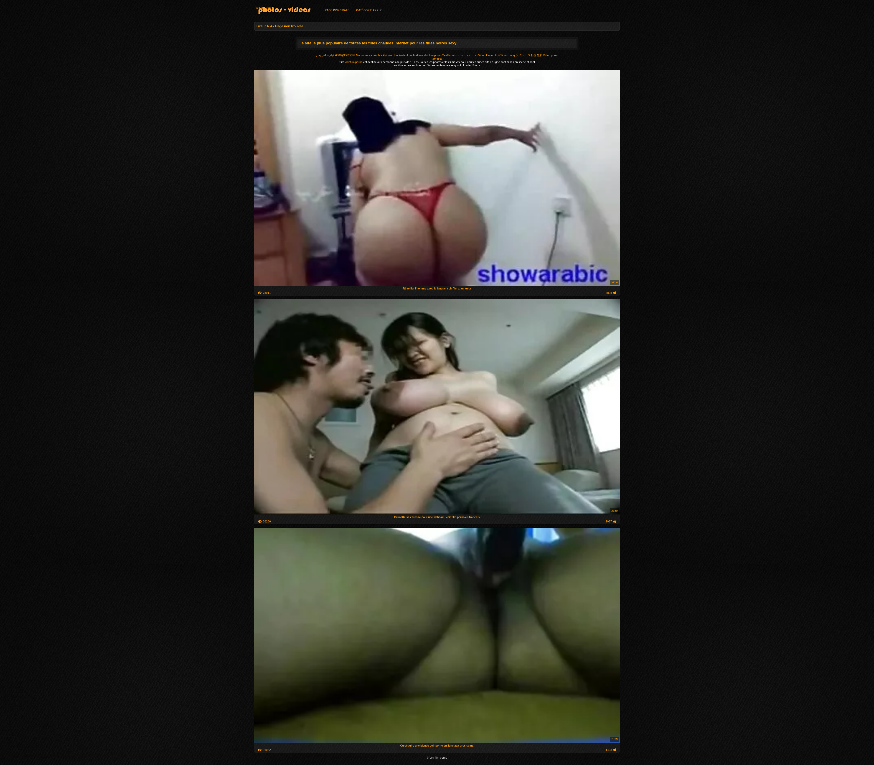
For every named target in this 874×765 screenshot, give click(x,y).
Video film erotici (488, 55)
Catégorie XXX (367, 10)
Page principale (337, 10)
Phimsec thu (390, 55)
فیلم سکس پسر (325, 55)
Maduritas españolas (369, 55)
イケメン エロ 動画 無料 (527, 55)
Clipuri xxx (505, 55)
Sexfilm (446, 55)
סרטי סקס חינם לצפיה (465, 55)
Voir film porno (264, 7)
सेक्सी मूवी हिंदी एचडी (345, 55)
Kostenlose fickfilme (411, 55)
